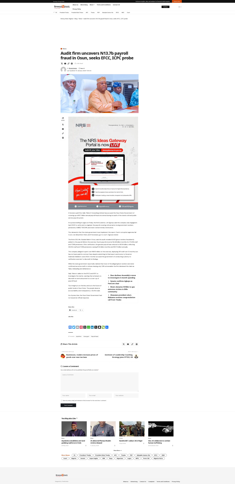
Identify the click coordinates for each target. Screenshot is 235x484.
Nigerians (120, 458)
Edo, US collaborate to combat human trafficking (159, 442)
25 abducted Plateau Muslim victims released (100, 442)
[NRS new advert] (103, 163)
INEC (123, 12)
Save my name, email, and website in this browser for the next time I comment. (84, 400)
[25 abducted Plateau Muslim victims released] (103, 428)
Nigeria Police (158, 458)
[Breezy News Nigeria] (61, 475)
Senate (83, 458)
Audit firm (78, 336)
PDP (98, 12)
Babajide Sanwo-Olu (107, 12)
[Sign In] (172, 7)
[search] (176, 7)
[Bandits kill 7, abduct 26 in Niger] (132, 428)
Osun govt (86, 336)
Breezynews (73, 68)
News (64, 48)
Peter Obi (146, 458)
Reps (110, 458)
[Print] (71, 63)
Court (128, 12)
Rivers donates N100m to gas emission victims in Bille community (121, 289)
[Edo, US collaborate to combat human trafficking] (160, 428)
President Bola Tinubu (77, 12)
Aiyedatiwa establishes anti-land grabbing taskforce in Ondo (73, 442)
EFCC (117, 12)
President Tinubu (64, 12)
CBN (103, 458)
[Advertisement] (100, 33)
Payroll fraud (94, 336)
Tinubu (93, 12)
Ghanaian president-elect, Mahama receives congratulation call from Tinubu (121, 297)
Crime (121, 438)
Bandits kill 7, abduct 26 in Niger (130, 441)
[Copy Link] (68, 63)
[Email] (65, 63)
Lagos (129, 458)
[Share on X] (62, 63)
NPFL (137, 458)
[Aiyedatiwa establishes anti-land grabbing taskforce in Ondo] (74, 428)
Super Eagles (94, 458)
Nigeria (73, 458)
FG (56, 12)
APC (87, 12)
